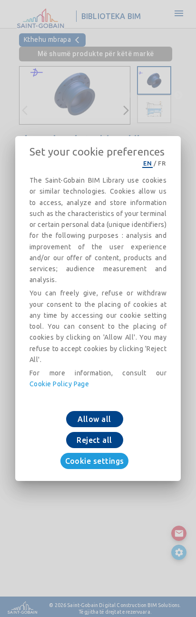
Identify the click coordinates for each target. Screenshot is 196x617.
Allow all (94, 419)
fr (162, 163)
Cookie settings (94, 461)
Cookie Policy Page (59, 384)
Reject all (94, 440)
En (147, 163)
